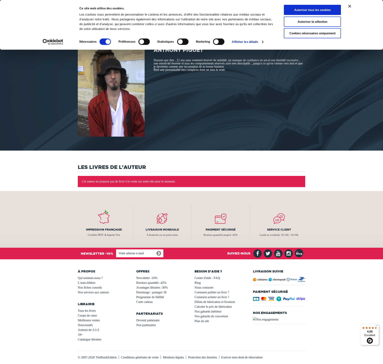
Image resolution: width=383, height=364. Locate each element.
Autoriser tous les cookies (312, 10)
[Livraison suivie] (279, 280)
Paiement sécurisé (221, 229)
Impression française (104, 229)
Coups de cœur (87, 315)
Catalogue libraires (89, 339)
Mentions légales (173, 357)
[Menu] (376, 326)
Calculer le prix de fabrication (213, 306)
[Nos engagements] (279, 319)
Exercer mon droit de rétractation (242, 357)
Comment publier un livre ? (211, 292)
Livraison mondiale (162, 229)
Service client (279, 229)
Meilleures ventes (89, 320)
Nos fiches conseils (90, 287)
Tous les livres (87, 310)
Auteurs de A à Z (88, 329)
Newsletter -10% (146, 278)
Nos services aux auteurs (93, 292)
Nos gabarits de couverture (211, 316)
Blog (197, 282)
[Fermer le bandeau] (349, 6)
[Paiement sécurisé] (279, 300)
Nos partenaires (146, 325)
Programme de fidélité (150, 297)
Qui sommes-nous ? (90, 278)
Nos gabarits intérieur (207, 311)
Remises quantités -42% (151, 282)
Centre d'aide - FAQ (207, 278)
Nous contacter (203, 287)
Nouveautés (85, 325)
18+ (80, 334)
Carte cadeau (144, 302)
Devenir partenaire (148, 320)
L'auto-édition (86, 282)
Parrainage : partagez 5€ (151, 292)
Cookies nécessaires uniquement (312, 33)
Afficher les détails (245, 41)
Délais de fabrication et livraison (214, 302)
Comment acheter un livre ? (211, 297)
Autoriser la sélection (312, 21)
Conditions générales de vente (140, 357)
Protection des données (202, 357)
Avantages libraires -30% (152, 287)
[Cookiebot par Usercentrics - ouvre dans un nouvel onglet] (53, 42)
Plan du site (201, 321)
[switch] (144, 41)
